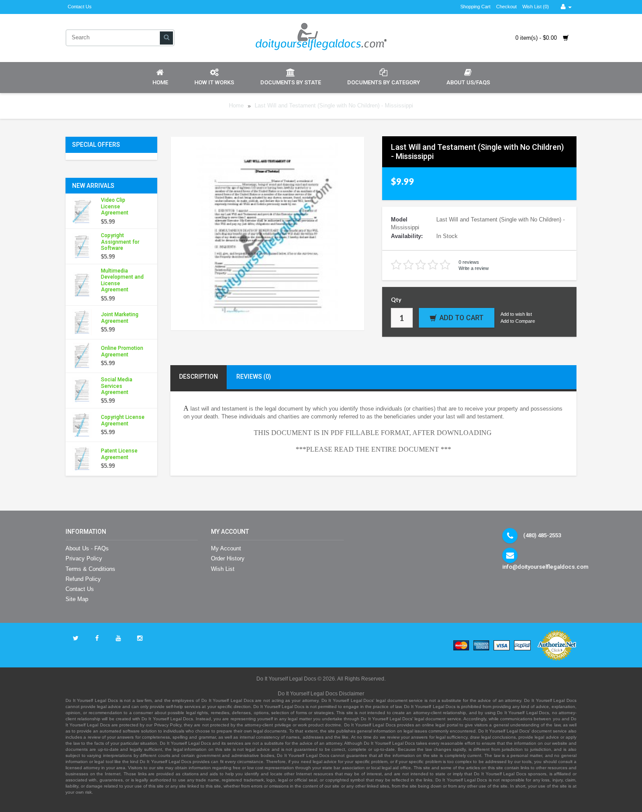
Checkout (506, 6)
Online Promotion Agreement (122, 351)
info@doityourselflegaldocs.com (545, 566)
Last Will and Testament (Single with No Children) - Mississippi (334, 106)
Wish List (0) (535, 6)
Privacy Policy (84, 558)
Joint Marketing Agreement (119, 317)
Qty (396, 299)
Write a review (474, 268)
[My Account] (566, 6)
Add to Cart (461, 318)
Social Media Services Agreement (116, 386)
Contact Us (80, 6)
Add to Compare (517, 321)
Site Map (77, 599)
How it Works (214, 82)
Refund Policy (83, 579)
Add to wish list (516, 314)
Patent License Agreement (119, 454)
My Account (226, 548)
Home (160, 82)
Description (198, 376)
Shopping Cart (475, 6)
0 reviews (469, 262)
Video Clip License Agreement (114, 206)
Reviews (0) (253, 376)
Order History (228, 558)
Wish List (223, 569)
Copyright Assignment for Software (120, 241)
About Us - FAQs (87, 548)
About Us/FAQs (468, 82)
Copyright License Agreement (123, 420)
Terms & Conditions (90, 569)
